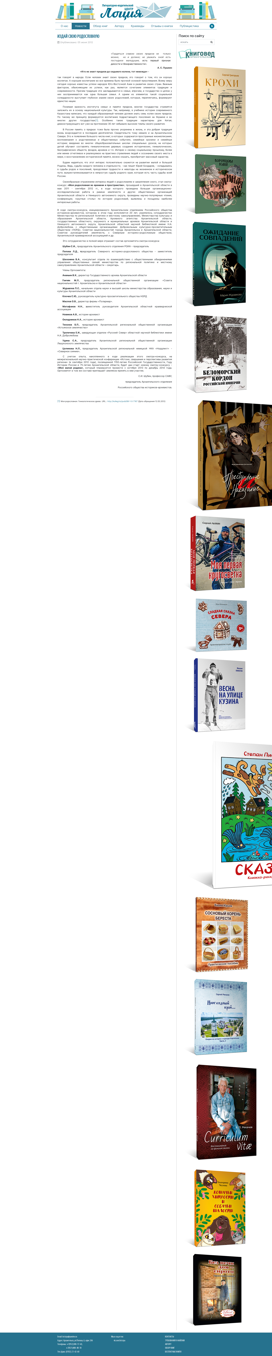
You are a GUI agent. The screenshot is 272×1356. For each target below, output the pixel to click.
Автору (119, 26)
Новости (80, 26)
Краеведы (137, 26)
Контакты (169, 1337)
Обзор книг (100, 26)
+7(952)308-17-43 (74, 1344)
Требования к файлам (175, 1340)
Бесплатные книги (173, 1352)
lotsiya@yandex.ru (69, 1337)
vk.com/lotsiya (119, 1340)
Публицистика (189, 26)
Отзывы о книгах (162, 26)
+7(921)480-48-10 (73, 1348)
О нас (64, 26)
